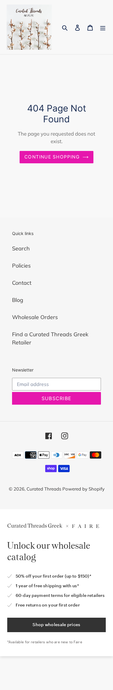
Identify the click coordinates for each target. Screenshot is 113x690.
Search (21, 248)
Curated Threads (44, 489)
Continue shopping (52, 157)
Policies (21, 265)
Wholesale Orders (35, 317)
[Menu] (102, 27)
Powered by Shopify (83, 489)
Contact (21, 282)
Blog (17, 299)
